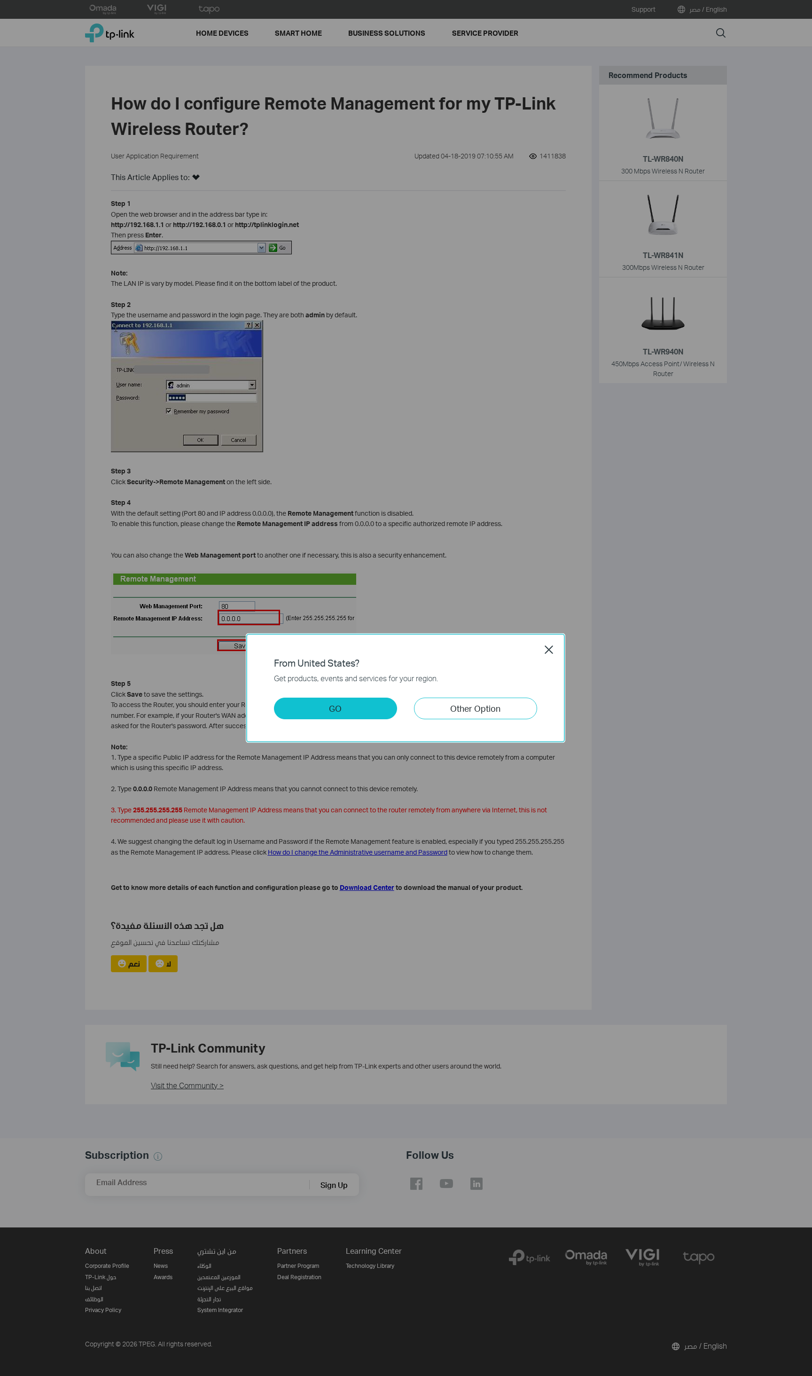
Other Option (475, 708)
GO (335, 708)
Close (549, 649)
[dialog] (406, 688)
